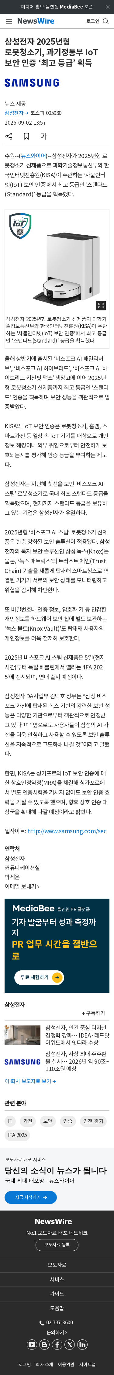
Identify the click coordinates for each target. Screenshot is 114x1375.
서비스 (57, 1279)
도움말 (57, 1308)
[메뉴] (8, 21)
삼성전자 (16, 113)
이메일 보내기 (22, 886)
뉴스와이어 (33, 156)
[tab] (57, 1265)
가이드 (57, 1293)
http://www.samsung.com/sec (66, 831)
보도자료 (57, 1265)
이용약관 (66, 1364)
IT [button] (10, 1121)
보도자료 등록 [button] (57, 1245)
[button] (9, 136)
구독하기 (95, 1013)
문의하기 (57, 1332)
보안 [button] (48, 1121)
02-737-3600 (59, 1322)
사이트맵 (87, 1364)
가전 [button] (28, 1121)
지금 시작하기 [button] (28, 1197)
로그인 (25, 1364)
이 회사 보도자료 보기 (30, 1081)
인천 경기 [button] (93, 1121)
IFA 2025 (17, 1135)
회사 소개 (44, 1364)
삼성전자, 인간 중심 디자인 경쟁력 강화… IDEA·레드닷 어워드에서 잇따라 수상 (77, 1035)
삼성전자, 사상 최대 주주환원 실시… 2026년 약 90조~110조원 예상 (77, 1061)
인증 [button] (68, 1121)
